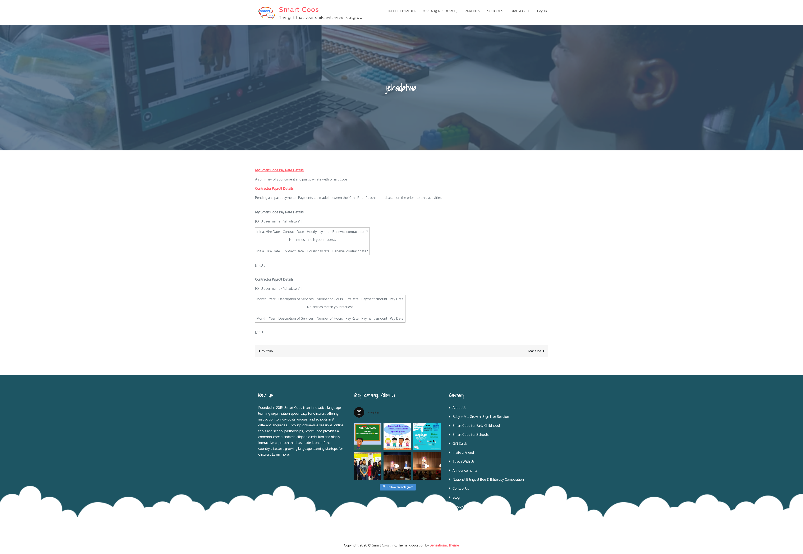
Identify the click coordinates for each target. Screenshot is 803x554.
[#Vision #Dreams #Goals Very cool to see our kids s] (397, 466)
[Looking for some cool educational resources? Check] (427, 436)
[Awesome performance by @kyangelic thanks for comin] (427, 466)
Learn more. (281, 454)
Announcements (465, 470)
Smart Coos (299, 9)
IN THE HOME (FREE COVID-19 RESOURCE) (422, 11)
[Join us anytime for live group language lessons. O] (367, 436)
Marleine (534, 351)
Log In (542, 11)
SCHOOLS (495, 11)
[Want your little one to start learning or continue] (397, 436)
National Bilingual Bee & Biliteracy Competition (488, 479)
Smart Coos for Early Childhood (476, 425)
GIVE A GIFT (520, 11)
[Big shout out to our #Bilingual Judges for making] (367, 466)
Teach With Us (463, 461)
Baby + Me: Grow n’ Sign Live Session (481, 416)
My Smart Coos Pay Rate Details (279, 170)
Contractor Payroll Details (274, 188)
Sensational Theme (444, 545)
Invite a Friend (463, 452)
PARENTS (472, 11)
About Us (459, 407)
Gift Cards (460, 443)
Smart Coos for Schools (471, 434)
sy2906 (267, 351)
